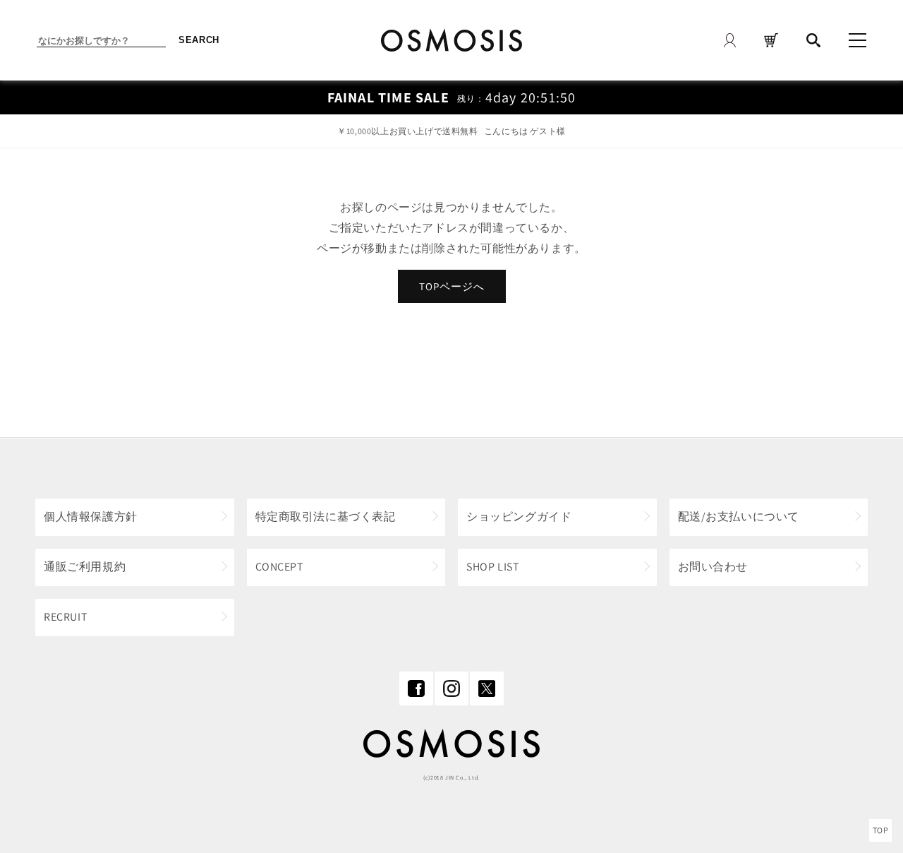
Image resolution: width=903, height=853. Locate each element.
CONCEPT (279, 566)
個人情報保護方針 (91, 516)
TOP (881, 830)
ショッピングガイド (518, 516)
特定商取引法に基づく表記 (325, 516)
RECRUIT (65, 616)
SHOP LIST (492, 566)
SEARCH (198, 40)
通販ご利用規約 (85, 566)
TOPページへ (452, 286)
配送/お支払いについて (739, 516)
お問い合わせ (713, 566)
